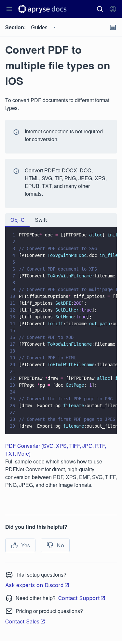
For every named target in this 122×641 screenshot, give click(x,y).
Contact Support (79, 598)
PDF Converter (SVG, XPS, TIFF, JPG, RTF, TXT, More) (55, 449)
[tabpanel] (61, 330)
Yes (25, 545)
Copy (102, 423)
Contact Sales (22, 621)
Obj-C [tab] (17, 220)
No (60, 545)
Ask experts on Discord (34, 585)
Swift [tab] (41, 220)
